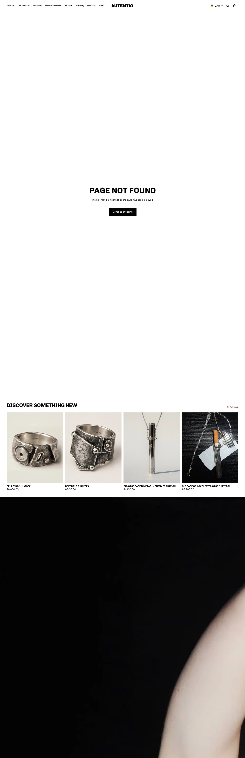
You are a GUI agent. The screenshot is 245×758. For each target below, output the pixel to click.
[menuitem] (101, 6)
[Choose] (58, 478)
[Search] (227, 5)
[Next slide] (58, 447)
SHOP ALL (232, 406)
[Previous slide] (12, 447)
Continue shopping (122, 211)
